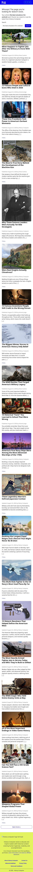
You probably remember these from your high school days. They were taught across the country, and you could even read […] (15, 436)
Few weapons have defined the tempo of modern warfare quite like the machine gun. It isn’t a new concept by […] (16, 184)
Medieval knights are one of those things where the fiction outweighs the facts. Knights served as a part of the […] (16, 289)
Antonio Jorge (22, 100)
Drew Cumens (23, 63)
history (3, 73)
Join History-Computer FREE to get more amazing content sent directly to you (14, 3)
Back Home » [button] (16, 835)
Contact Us (24, 868)
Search (4, 30)
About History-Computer (11, 868)
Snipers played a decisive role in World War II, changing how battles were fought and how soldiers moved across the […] (16, 715)
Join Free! (27, 6)
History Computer (24, 136)
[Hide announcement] (31, 4)
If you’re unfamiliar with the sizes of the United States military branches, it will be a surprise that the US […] (15, 601)
